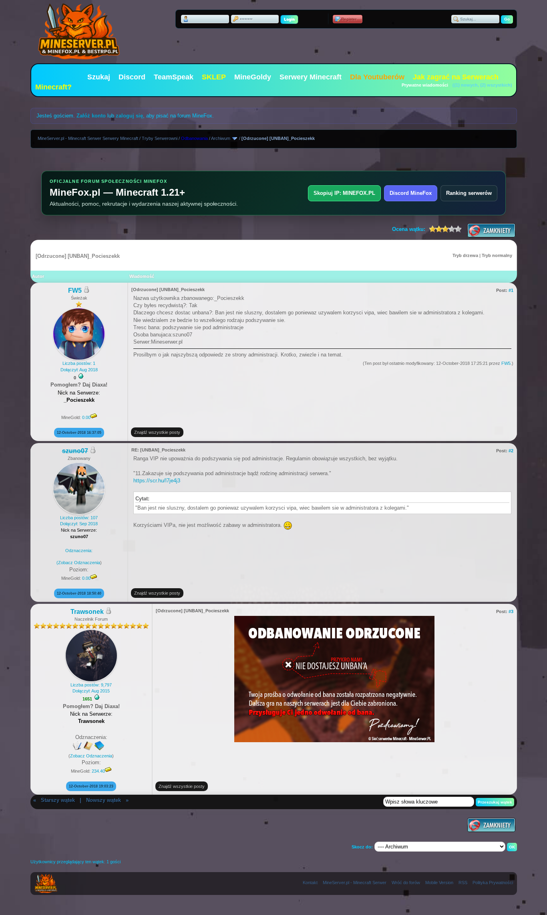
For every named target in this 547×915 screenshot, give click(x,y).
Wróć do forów (406, 882)
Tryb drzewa (465, 255)
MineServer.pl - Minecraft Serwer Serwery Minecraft (88, 138)
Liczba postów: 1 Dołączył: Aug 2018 (79, 366)
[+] (81, 376)
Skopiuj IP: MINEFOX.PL (344, 193)
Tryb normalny (497, 255)
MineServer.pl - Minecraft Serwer (354, 882)
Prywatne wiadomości (425, 85)
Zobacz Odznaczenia (79, 562)
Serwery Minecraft (311, 77)
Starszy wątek (58, 800)
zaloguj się (129, 116)
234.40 (98, 771)
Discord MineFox (411, 193)
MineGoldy (252, 77)
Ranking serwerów (469, 193)
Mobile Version (439, 882)
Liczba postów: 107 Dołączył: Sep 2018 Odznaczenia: (77, 540)
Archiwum (220, 138)
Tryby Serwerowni (159, 138)
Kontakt (310, 882)
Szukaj (98, 77)
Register (348, 19)
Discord (132, 77)
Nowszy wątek (103, 800)
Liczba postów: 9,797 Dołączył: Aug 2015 (91, 687)
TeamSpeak (173, 77)
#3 (511, 611)
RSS (463, 882)
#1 (511, 290)
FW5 (75, 290)
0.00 (86, 417)
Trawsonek (87, 611)
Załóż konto (91, 116)
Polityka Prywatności (493, 882)
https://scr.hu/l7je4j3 (156, 481)
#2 (511, 450)
